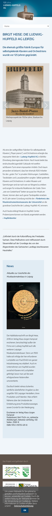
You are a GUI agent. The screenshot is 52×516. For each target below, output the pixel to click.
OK (24, 510)
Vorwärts (46, 105)
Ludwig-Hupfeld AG (29, 156)
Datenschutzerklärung (23, 506)
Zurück (6, 105)
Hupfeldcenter (10, 218)
